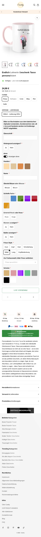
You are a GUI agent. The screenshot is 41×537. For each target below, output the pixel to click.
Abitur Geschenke (8, 463)
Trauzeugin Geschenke (9, 443)
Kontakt (4, 491)
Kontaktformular (7, 515)
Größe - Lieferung (10, 110)
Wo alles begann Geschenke (11, 456)
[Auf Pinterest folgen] (13, 528)
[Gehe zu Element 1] (5, 65)
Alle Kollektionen (7, 511)
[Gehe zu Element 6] (36, 65)
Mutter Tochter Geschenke (10, 436)
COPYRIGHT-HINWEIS (10, 508)
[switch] (6, 157)
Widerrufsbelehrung (8, 487)
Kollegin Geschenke (8, 439)
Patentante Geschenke (9, 432)
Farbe (4, 95)
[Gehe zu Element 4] (24, 65)
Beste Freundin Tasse (9, 425)
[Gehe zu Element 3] (17, 65)
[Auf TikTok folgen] (24, 528)
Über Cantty (6, 504)
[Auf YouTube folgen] (19, 528)
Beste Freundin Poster (9, 422)
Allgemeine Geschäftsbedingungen (13, 480)
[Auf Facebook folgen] (3, 528)
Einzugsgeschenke (8, 453)
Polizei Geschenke (8, 467)
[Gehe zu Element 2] (11, 65)
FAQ (3, 522)
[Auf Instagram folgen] (8, 528)
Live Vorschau (20, 290)
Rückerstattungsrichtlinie (10, 494)
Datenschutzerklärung (9, 484)
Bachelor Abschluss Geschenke (12, 460)
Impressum (5, 477)
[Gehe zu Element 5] (30, 65)
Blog (3, 518)
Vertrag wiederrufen (20, 410)
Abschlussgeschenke (9, 429)
